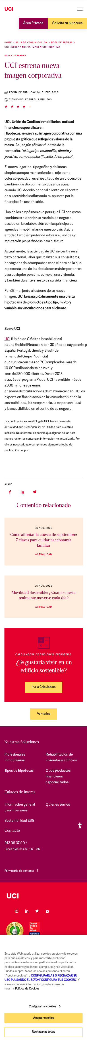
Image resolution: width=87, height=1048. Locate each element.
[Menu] (80, 9)
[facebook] (10, 492)
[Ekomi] (14, 930)
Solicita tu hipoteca (67, 23)
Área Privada (33, 23)
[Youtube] (47, 911)
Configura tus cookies (42, 1006)
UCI (7, 339)
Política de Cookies (27, 988)
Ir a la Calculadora (44, 687)
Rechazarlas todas (43, 1031)
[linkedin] (22, 492)
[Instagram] (16, 911)
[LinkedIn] (27, 911)
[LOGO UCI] (43, 895)
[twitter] (35, 492)
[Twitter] (37, 911)
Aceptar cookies (43, 1017)
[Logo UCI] (17, 9)
